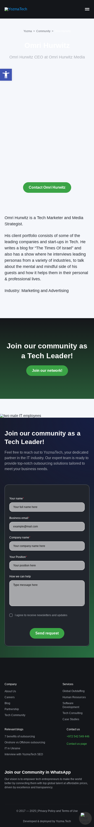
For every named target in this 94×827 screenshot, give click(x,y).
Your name (16, 498)
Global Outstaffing (74, 691)
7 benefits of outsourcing (20, 736)
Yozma (28, 31)
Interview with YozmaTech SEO (24, 754)
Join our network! (47, 370)
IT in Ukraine (12, 748)
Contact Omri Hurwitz (47, 187)
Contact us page (77, 743)
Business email (19, 518)
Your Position (18, 557)
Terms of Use (70, 811)
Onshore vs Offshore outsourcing (25, 742)
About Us (10, 691)
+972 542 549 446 (78, 736)
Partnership (12, 709)
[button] (6, 75)
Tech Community (15, 715)
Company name (19, 537)
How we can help (20, 576)
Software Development (71, 705)
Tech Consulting (73, 713)
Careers (10, 697)
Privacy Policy (47, 811)
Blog (7, 703)
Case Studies (71, 719)
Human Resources (74, 697)
